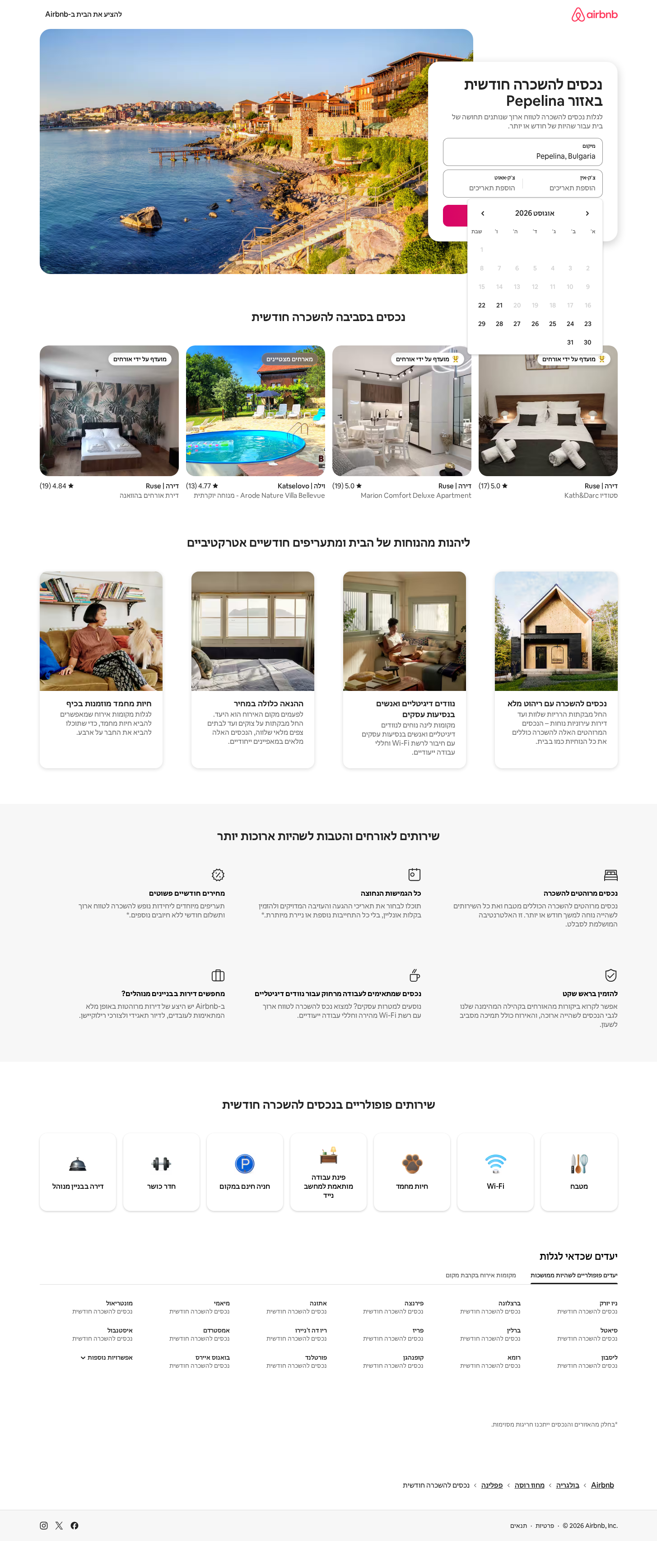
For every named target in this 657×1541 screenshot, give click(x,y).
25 (552, 324)
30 (588, 342)
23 (588, 324)
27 (517, 324)
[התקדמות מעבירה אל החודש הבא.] (483, 213)
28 (499, 324)
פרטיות (545, 1526)
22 (481, 305)
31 (570, 342)
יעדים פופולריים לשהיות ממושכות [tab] (574, 1275)
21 (499, 305)
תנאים (518, 1526)
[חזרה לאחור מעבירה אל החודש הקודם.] (587, 213)
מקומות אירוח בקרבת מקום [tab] (481, 1275)
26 (535, 324)
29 (481, 324)
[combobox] (523, 156)
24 (570, 324)
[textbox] (563, 187)
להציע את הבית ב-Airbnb (83, 14)
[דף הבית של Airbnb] (595, 14)
